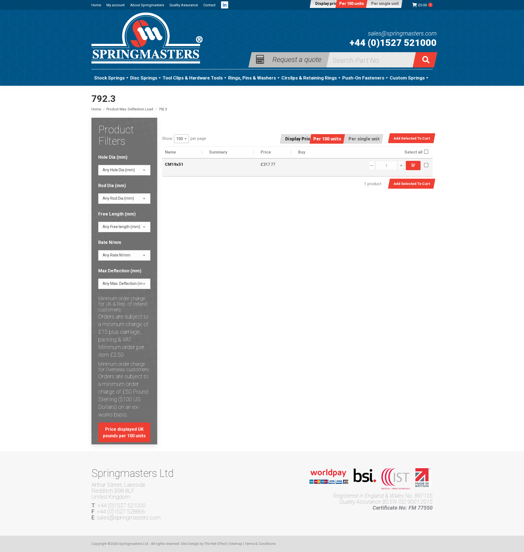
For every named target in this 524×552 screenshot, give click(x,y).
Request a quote (296, 59)
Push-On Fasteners (363, 78)
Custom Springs (407, 78)
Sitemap (235, 544)
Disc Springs (143, 78)
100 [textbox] (179, 138)
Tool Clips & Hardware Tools (193, 78)
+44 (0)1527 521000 (393, 42)
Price (266, 152)
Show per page (184, 138)
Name (170, 152)
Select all (413, 152)
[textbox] (119, 170)
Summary (218, 152)
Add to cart (413, 165)
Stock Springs (109, 78)
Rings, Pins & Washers (252, 78)
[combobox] (181, 138)
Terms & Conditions (260, 544)
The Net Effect (215, 544)
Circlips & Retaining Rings (309, 78)
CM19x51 (174, 164)
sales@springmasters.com (402, 33)
